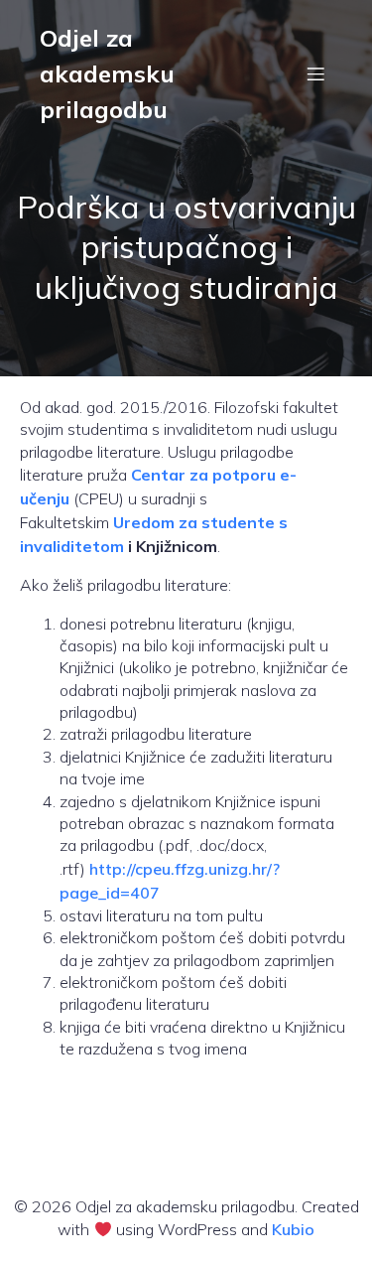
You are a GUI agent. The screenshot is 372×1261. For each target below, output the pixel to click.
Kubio (293, 1229)
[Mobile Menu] (315, 73)
